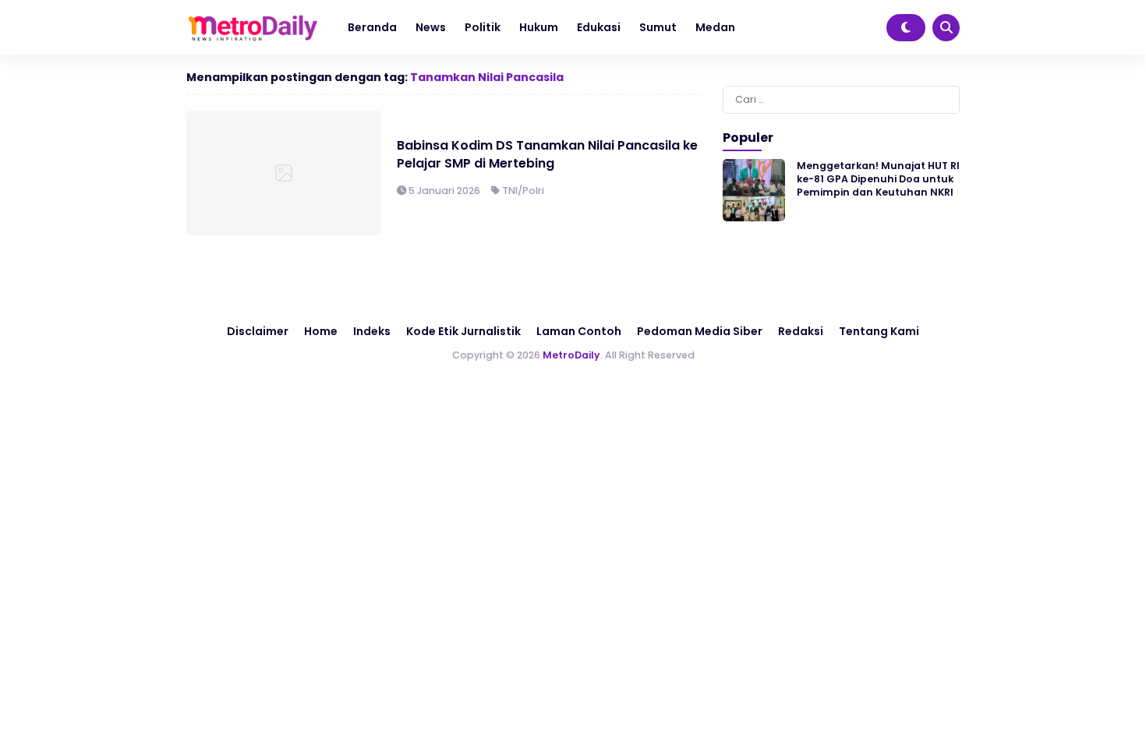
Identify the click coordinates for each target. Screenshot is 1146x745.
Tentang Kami (879, 331)
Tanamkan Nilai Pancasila (487, 77)
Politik (482, 27)
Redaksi (800, 331)
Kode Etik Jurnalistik (463, 331)
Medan (715, 27)
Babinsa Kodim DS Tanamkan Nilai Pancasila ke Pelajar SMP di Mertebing (547, 153)
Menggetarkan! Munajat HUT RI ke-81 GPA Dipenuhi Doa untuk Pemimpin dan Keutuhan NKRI (878, 179)
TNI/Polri (523, 190)
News (431, 27)
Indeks (372, 331)
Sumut (658, 27)
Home (321, 331)
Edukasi (599, 27)
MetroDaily (571, 355)
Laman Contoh (578, 331)
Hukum (538, 27)
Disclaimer (257, 331)
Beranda (372, 27)
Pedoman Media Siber (699, 331)
